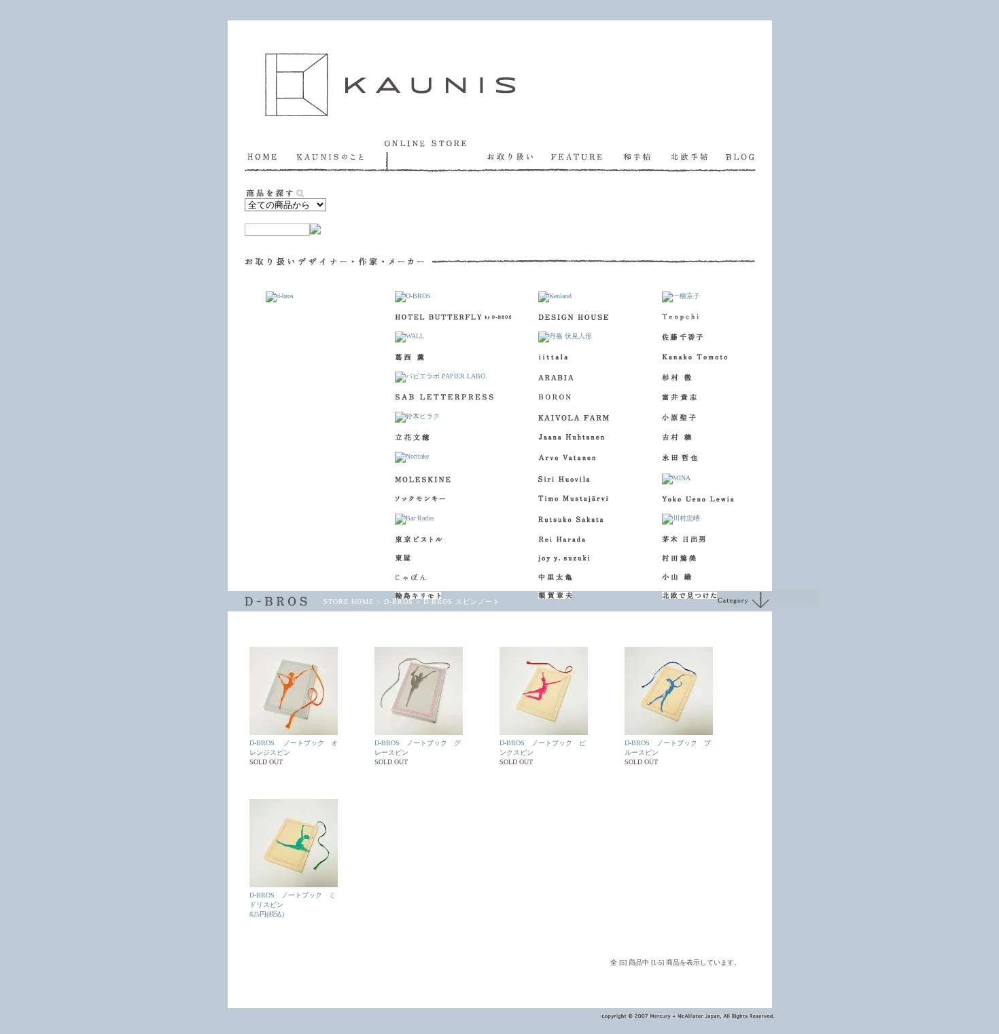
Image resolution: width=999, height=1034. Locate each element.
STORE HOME (348, 601)
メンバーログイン (320, 982)
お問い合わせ (558, 982)
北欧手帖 (698, 155)
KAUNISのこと (340, 155)
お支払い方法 (644, 219)
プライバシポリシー (720, 982)
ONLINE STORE (436, 155)
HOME (270, 155)
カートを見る (399, 219)
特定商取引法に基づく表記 (635, 982)
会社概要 (510, 982)
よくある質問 (461, 982)
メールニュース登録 (394, 982)
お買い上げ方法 (569, 219)
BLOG (741, 155)
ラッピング (487, 219)
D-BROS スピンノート (461, 601)
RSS (265, 982)
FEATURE (587, 155)
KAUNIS (390, 84)
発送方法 (718, 219)
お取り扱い (519, 155)
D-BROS (398, 601)
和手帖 (647, 155)
